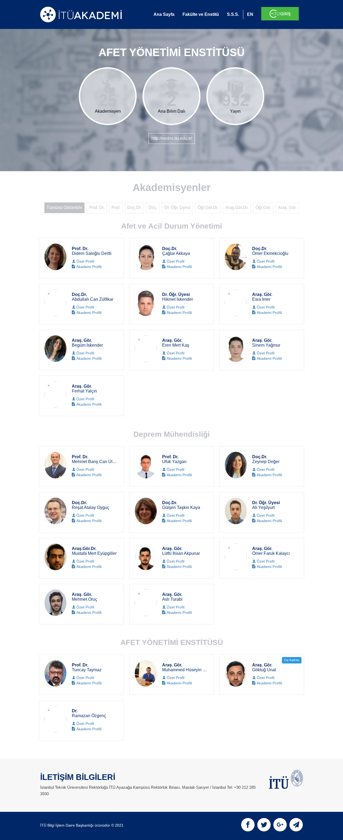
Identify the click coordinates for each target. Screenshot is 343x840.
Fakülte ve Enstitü (200, 14)
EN (250, 14)
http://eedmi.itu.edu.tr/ (171, 138)
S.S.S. (233, 14)
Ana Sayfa (164, 14)
